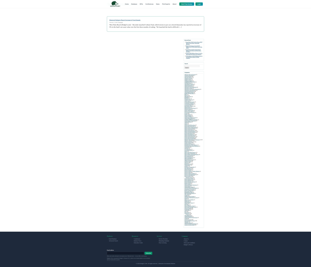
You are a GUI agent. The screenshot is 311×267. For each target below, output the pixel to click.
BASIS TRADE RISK (189, 93)
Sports (186, 198)
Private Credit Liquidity (190, 173)
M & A (186, 151)
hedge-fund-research (189, 138)
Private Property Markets (190, 181)
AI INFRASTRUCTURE (190, 82)
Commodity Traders (189, 103)
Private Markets (188, 180)
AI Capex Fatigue (188, 77)
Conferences (149, 4)
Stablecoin (187, 200)
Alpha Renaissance (189, 85)
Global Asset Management (190, 117)
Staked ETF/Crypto (189, 202)
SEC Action (187, 194)
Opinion (186, 162)
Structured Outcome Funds (190, 207)
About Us (186, 239)
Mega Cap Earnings (189, 155)
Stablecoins (187, 201)
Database (134, 4)
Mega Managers (188, 156)
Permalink (120, 22)
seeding (186, 195)
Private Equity (188, 176)
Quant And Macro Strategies (191, 185)
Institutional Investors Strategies (192, 146)
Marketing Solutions (164, 241)
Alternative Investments (190, 90)
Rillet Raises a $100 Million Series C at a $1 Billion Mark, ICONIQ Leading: (194, 57)
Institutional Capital (189, 144)
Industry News (137, 241)
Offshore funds (188, 160)
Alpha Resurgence (189, 86)
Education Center (138, 242)
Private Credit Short (189, 175)
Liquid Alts (187, 147)
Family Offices (188, 114)
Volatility (187, 221)
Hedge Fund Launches (189, 130)
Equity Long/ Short (189, 111)
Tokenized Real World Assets (191, 217)
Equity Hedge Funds (189, 110)
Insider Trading (188, 142)
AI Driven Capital (188, 80)
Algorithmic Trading (189, 84)
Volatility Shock (188, 222)
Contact (186, 241)
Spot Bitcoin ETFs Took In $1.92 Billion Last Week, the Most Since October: (193, 50)
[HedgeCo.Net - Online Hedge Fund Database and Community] (115, 4)
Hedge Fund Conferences (190, 128)
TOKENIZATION (188, 216)
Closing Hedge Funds (189, 101)
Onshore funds (188, 161)
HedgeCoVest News (189, 141)
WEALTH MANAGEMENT (191, 223)
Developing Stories (189, 106)
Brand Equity (187, 98)
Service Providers (163, 239)
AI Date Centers (188, 79)
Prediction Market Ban (190, 167)
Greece (186, 124)
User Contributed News (190, 220)
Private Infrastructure (189, 179)
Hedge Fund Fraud (189, 129)
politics (186, 166)
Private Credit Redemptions (191, 174)
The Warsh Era (188, 215)
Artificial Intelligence (189, 91)
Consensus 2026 (188, 105)
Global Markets (188, 121)
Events (186, 113)
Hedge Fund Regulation (190, 132)
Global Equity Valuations (190, 120)
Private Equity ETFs (189, 178)
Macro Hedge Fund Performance (192, 154)
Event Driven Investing (190, 112)
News (158, 4)
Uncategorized (188, 219)
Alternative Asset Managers (191, 87)
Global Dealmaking (189, 118)
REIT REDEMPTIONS (189, 193)
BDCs (186, 94)
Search (187, 67)
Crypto (187, 214)
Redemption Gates (189, 192)
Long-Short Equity (189, 150)
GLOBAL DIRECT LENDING (191, 119)
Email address (110, 250)
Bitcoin (186, 95)
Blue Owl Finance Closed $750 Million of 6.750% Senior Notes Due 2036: (194, 47)
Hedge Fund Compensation (191, 127)
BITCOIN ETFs (188, 96)
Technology (187, 213)
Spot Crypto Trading (189, 199)
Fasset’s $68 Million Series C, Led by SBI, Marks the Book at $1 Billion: (194, 54)
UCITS (186, 218)
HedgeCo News (188, 140)
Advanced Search (113, 241)
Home (127, 4)
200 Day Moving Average (190, 74)
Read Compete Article (189, 190)
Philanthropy (187, 165)
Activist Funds (188, 76)
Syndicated (187, 209)
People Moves (188, 164)
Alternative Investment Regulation (192, 89)
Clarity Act (187, 100)
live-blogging (188, 149)
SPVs (141, 4)
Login (199, 4)
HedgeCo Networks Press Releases (192, 139)
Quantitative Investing (189, 189)
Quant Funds (187, 186)
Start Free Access (186, 4)
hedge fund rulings (189, 133)
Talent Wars (187, 210)
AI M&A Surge (188, 83)
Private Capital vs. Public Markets (192, 171)
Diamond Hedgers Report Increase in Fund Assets (124, 20)
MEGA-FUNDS (188, 158)
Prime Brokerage (188, 169)
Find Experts (166, 4)
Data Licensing (163, 242)
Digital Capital (188, 109)
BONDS (186, 97)
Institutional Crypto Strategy (191, 145)
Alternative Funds (188, 88)
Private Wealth (188, 182)
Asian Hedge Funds (189, 92)
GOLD (186, 123)
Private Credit (188, 172)
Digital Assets (188, 107)
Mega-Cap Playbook (189, 157)
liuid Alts (187, 148)
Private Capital (188, 170)
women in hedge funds (189, 225)
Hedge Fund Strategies (189, 134)
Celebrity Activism (189, 99)
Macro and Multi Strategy (190, 152)
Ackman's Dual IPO (189, 75)
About (174, 4)
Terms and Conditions (189, 242)
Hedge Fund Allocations (190, 125)
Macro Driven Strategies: (190, 153)
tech (185, 211)
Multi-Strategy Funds (189, 159)
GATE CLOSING (188, 116)
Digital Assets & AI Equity (190, 108)
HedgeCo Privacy (188, 244)
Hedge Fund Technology (190, 136)
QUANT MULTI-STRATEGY (191, 188)
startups (186, 203)
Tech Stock (187, 212)
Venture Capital (189, 177)
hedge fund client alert (189, 126)
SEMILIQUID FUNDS (189, 196)
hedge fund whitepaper (190, 137)
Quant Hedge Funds (189, 187)
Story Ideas (187, 205)
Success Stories (188, 208)
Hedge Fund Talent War (190, 135)
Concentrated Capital (189, 104)
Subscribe (148, 253)
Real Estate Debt (188, 191)
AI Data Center (188, 78)
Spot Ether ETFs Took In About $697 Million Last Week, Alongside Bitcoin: (194, 43)
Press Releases (188, 168)
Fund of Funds (188, 115)
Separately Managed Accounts (191, 197)
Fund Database (113, 239)
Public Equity (188, 183)
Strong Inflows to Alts (189, 206)
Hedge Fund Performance (190, 131)
